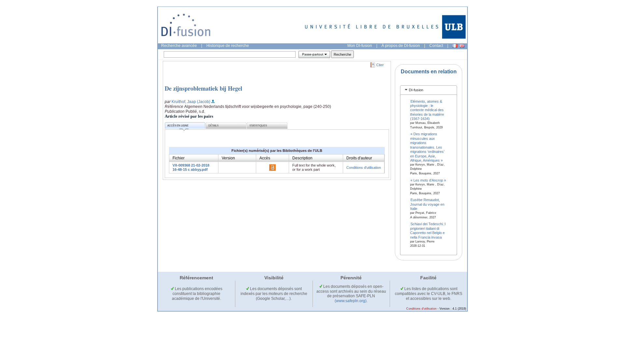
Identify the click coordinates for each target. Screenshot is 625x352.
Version (228, 158)
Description (302, 158)
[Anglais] (462, 45)
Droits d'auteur (359, 158)
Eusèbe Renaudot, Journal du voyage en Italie (427, 204)
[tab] (428, 90)
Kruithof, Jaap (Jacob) (191, 101)
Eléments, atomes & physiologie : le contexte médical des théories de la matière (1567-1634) (427, 110)
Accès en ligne (177, 125)
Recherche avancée (179, 45)
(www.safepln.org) (351, 301)
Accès (264, 158)
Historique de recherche (227, 45)
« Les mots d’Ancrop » (428, 180)
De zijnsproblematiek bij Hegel (203, 88)
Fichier (179, 158)
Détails (213, 125)
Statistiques (258, 125)
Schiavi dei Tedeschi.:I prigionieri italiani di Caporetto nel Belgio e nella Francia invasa (428, 230)
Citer (380, 65)
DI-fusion (416, 90)
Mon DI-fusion (359, 45)
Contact (436, 45)
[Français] (454, 45)
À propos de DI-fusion (401, 45)
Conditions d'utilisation (363, 167)
